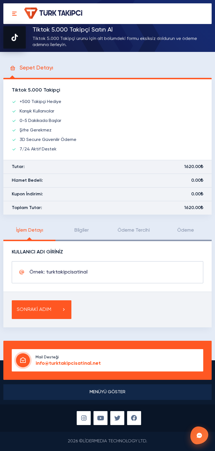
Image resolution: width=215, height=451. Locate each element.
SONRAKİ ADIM (34, 309)
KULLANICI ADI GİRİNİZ (37, 252)
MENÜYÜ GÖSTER (107, 392)
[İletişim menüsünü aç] (199, 435)
